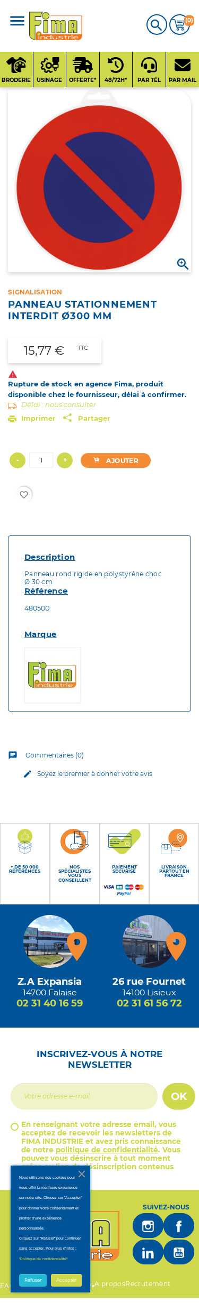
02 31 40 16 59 (49, 1003)
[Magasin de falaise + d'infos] (49, 941)
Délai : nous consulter (58, 404)
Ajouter (122, 461)
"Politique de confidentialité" (43, 1258)
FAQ (7, 1286)
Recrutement (147, 1284)
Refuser (32, 1280)
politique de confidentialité (107, 1149)
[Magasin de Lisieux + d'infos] (149, 941)
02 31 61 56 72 (149, 1003)
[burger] (17, 21)
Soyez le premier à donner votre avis (87, 774)
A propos (109, 1284)
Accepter (66, 1280)
